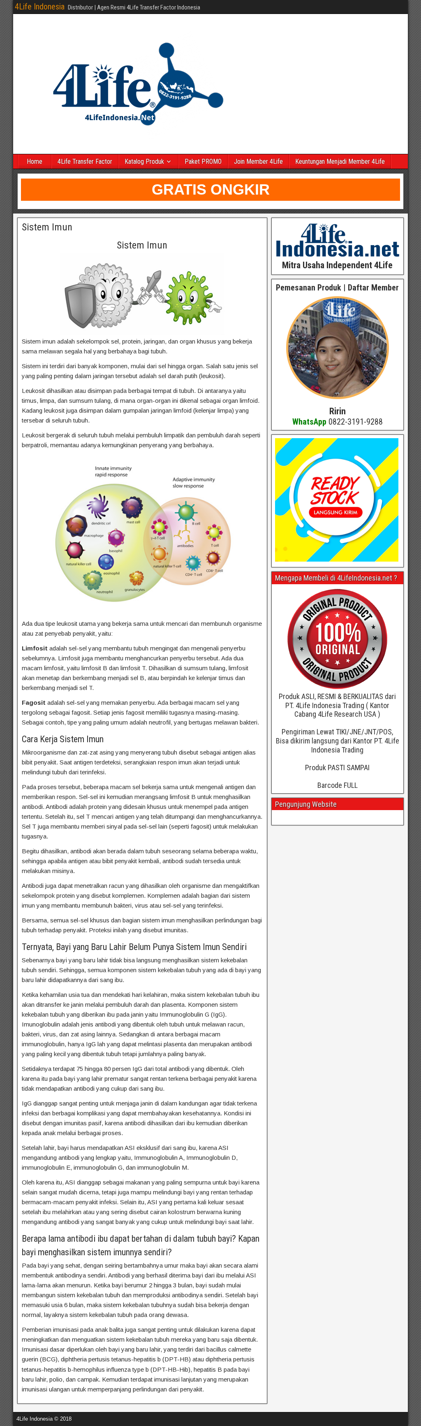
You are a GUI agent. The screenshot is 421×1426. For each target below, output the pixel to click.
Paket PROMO (203, 161)
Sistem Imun (47, 227)
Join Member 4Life (258, 161)
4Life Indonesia (40, 7)
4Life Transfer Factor (85, 161)
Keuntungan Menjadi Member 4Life (340, 161)
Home (34, 161)
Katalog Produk (144, 161)
